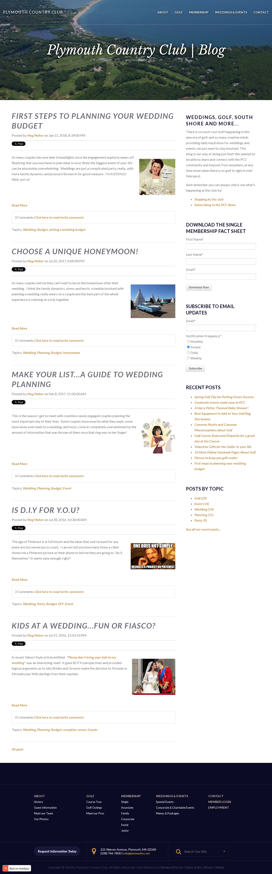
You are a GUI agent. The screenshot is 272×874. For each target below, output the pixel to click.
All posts (17, 749)
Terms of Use (193, 867)
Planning (43, 352)
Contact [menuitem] (261, 12)
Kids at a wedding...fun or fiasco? (84, 625)
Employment (218, 807)
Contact (216, 796)
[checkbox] (221, 350)
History (38, 802)
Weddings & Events (172, 796)
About (39, 796)
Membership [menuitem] (199, 12)
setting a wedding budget (67, 229)
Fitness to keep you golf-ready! (216, 458)
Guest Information (45, 807)
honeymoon (71, 352)
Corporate (127, 819)
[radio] (221, 341)
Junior (125, 830)
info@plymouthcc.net (136, 853)
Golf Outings (94, 807)
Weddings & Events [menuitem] (231, 12)
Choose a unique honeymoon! (75, 251)
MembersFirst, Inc (171, 867)
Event (67, 488)
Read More (19, 205)
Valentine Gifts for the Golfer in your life (222, 447)
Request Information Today (57, 851)
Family (125, 813)
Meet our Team (43, 813)
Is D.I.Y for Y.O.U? (45, 510)
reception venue (74, 730)
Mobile (219, 867)
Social (124, 825)
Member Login (219, 802)
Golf (200, 498)
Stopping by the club (209, 199)
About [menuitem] (162, 12)
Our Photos (41, 819)
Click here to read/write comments (59, 217)
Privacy (208, 867)
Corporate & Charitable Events (175, 807)
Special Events (165, 802)
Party (41, 604)
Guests (92, 730)
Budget (42, 229)
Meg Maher (35, 135)
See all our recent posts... (203, 529)
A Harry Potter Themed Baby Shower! (221, 408)
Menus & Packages (167, 813)
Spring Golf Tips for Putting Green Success (224, 397)
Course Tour (94, 802)
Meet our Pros (95, 813)
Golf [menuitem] (179, 12)
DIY (61, 604)
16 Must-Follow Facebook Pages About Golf (225, 452)
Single (124, 802)
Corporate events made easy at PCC (219, 402)
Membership (131, 796)
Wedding (29, 229)
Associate (127, 807)
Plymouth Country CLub (33, 12)
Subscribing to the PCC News (215, 205)
